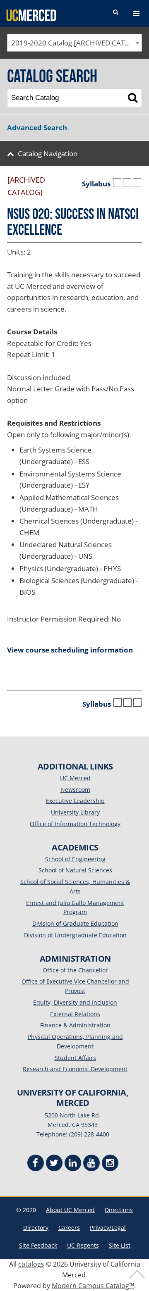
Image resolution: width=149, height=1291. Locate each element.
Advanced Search (37, 127)
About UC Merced (70, 1210)
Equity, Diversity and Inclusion (75, 1002)
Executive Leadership (75, 801)
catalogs (31, 1264)
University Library (75, 812)
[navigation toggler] (136, 13)
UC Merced (75, 778)
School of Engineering (75, 859)
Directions (119, 1210)
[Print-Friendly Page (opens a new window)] (127, 182)
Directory (35, 1227)
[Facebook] (35, 1164)
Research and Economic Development (75, 1069)
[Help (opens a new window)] (137, 182)
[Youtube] (91, 1164)
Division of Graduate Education (75, 923)
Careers (69, 1227)
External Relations (75, 1014)
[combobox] (74, 43)
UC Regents (83, 1245)
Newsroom (75, 789)
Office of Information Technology (75, 824)
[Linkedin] (72, 1164)
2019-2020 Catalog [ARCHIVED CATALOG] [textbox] (76, 43)
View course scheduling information (70, 650)
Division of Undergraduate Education (75, 935)
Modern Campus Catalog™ (93, 1285)
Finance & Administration (75, 1025)
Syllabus (96, 183)
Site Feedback (38, 1245)
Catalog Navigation (47, 153)
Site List (119, 1245)
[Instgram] (110, 1164)
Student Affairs (75, 1058)
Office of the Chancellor (75, 970)
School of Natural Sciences (75, 870)
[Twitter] (54, 1164)
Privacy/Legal (108, 1227)
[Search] (132, 97)
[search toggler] (115, 12)
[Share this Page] (117, 182)
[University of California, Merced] (31, 15)
